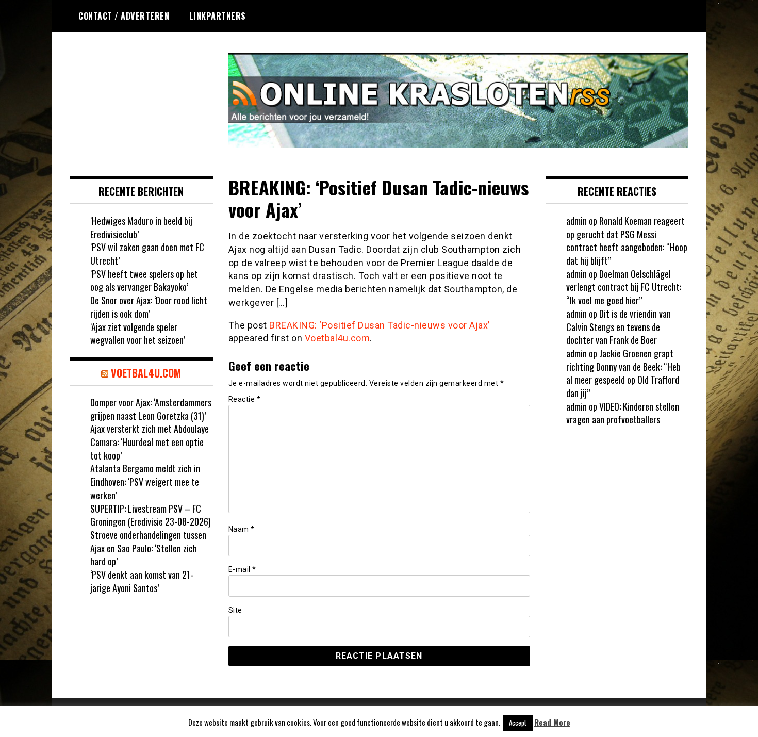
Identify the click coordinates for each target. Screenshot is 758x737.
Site (235, 610)
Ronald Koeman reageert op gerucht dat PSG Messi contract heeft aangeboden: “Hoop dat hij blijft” (626, 240)
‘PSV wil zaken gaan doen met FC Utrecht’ (147, 253)
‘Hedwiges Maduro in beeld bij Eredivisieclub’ (141, 227)
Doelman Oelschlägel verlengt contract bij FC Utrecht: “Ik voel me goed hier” (623, 287)
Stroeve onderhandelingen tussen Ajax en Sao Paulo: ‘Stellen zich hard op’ (148, 548)
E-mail (242, 569)
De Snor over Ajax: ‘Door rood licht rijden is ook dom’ (148, 306)
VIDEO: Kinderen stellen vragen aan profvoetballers (622, 413)
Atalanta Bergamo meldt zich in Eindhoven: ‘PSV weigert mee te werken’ (145, 481)
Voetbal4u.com (337, 338)
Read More (552, 722)
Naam (241, 529)
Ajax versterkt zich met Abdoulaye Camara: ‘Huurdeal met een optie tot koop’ (149, 442)
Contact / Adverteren (123, 16)
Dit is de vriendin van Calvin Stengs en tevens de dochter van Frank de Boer (618, 327)
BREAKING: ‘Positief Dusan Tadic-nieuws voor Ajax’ (379, 325)
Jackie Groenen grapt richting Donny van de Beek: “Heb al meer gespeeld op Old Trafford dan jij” (623, 373)
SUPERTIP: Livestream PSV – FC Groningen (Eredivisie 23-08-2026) (150, 515)
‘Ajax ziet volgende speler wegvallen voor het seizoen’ (137, 333)
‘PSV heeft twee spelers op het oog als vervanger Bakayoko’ (144, 280)
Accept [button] (517, 722)
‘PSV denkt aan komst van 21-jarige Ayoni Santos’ (141, 581)
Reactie (244, 399)
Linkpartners (217, 16)
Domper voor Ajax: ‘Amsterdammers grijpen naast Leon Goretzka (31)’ (150, 409)
